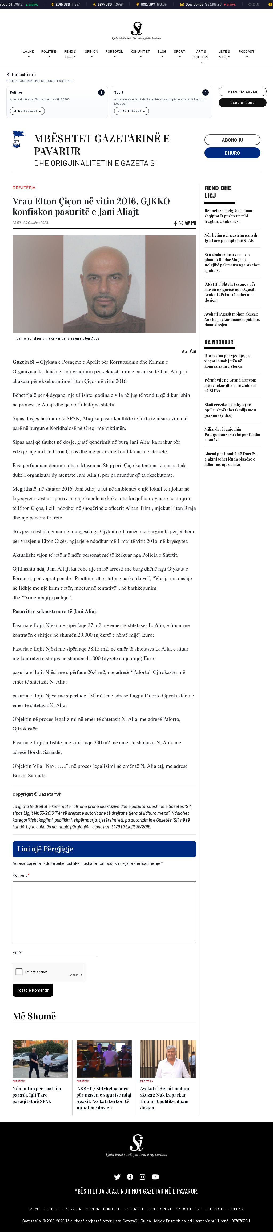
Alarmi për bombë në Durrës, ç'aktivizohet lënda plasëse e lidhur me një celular (230, 459)
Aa (184, 351)
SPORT (166, 1209)
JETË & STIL (215, 1209)
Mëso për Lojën (242, 91)
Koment (21, 875)
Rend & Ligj (70, 54)
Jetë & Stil (224, 54)
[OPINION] (91, 57)
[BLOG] (162, 57)
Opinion (91, 51)
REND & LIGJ (72, 1209)
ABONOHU (232, 140)
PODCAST (237, 1209)
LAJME (33, 1209)
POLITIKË (50, 1209)
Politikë (48, 51)
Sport (179, 51)
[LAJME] (28, 57)
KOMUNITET (134, 1209)
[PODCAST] (246, 57)
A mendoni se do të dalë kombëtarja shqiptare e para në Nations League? (159, 101)
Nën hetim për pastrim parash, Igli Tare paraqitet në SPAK (231, 238)
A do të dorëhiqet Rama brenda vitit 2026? (39, 99)
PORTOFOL (112, 1209)
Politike (16, 92)
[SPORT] (179, 57)
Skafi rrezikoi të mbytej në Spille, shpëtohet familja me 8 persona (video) (230, 410)
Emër (17, 952)
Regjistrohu (242, 102)
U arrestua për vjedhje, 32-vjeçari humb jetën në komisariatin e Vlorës (227, 361)
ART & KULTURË (188, 1209)
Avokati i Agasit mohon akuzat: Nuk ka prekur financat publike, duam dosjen (232, 319)
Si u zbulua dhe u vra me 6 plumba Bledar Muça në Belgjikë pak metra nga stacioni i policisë (232, 262)
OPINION (92, 1209)
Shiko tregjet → (27, 110)
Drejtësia (24, 187)
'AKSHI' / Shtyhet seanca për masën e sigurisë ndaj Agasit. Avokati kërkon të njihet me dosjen (230, 292)
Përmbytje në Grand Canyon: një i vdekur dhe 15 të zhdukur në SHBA (230, 385)
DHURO (232, 153)
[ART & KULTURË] (201, 62)
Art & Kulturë (201, 54)
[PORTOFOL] (114, 57)
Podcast (247, 51)
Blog (162, 51)
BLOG (151, 1209)
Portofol (114, 51)
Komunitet (140, 51)
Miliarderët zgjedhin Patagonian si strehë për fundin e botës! (232, 434)
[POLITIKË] (49, 57)
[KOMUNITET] (140, 57)
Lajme (28, 51)
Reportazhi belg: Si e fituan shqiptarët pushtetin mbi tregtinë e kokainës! (228, 216)
